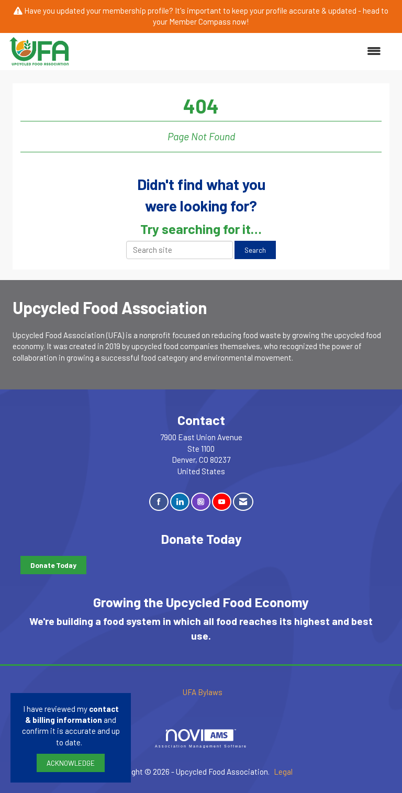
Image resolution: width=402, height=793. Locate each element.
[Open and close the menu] (231, 51)
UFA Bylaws (202, 692)
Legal (283, 771)
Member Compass (200, 21)
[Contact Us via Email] (243, 502)
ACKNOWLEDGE (71, 762)
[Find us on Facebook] (159, 502)
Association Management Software (201, 746)
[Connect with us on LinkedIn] (179, 502)
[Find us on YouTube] (221, 502)
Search (255, 249)
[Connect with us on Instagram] (200, 502)
